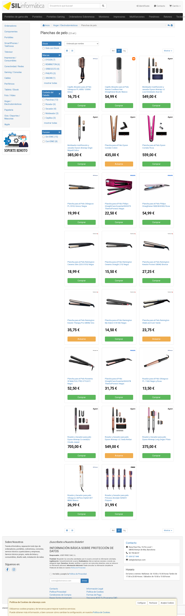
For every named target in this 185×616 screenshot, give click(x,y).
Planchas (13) (52, 100)
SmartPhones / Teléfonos (11, 44)
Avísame (119, 164)
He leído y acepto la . (70, 574)
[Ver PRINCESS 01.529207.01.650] (119, 478)
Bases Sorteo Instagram (61, 598)
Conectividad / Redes (14, 66)
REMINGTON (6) (53, 64)
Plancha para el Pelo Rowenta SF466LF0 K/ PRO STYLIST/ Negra (80, 381)
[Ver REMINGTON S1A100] (119, 303)
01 (119, 51)
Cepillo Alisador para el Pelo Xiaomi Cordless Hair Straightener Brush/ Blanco (117, 89)
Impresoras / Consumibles (10, 59)
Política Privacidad (58, 592)
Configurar (141, 603)
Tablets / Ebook (11, 89)
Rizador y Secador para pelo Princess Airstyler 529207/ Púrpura (117, 497)
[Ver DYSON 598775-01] (81, 420)
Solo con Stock (52, 48)
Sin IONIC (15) (52, 137)
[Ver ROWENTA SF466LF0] (81, 362)
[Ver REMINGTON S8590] (81, 303)
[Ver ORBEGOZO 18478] (81, 70)
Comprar (82, 105)
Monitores (104, 16)
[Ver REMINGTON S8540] (156, 245)
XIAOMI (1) (50, 78)
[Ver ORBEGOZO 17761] (156, 362)
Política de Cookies (101, 612)
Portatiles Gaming (56, 16)
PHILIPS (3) (51, 73)
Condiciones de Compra (60, 595)
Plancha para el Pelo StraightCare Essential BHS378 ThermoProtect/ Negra (118, 381)
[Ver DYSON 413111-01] (119, 128)
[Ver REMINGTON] (119, 245)
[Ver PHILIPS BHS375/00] (119, 187)
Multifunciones (137, 16)
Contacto (160, 6)
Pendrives (154, 16)
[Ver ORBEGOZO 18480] (81, 478)
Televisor (8, 52)
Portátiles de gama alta (16, 16)
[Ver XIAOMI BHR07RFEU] (119, 70)
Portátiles (8, 37)
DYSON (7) (50, 60)
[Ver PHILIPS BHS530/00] (156, 187)
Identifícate (144, 6)
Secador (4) (51, 109)
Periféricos (9, 84)
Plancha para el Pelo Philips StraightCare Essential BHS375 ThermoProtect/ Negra (118, 206)
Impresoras (119, 16)
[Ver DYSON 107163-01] (156, 70)
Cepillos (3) (51, 118)
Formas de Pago (94, 595)
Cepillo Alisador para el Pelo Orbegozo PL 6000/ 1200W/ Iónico (79, 89)
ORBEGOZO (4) (52, 69)
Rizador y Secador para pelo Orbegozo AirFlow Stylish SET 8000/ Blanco (80, 497)
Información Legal (95, 589)
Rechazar (153, 603)
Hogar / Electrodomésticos (13, 102)
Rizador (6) (51, 104)
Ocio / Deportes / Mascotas (12, 117)
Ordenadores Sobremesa (81, 16)
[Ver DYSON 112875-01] (81, 128)
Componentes (10, 31)
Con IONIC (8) (52, 141)
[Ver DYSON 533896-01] (156, 420)
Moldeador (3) (52, 113)
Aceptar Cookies (167, 603)
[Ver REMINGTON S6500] (156, 303)
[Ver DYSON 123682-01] (119, 420)
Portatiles (37, 16)
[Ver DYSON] (156, 128)
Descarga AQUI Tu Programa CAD (102, 598)
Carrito (175, 6)
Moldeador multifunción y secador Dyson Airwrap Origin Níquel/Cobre (79, 147)
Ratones (168, 16)
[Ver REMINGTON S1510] (81, 245)
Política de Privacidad (78, 568)
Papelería (8, 110)
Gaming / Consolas (13, 72)
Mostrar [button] (167, 51)
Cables (7, 78)
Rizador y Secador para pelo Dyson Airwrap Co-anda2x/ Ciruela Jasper (79, 439)
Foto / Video (9, 95)
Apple (7, 124)
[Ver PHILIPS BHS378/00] (119, 362)
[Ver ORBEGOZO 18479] (81, 187)
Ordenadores (10, 26)
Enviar (84, 581)
